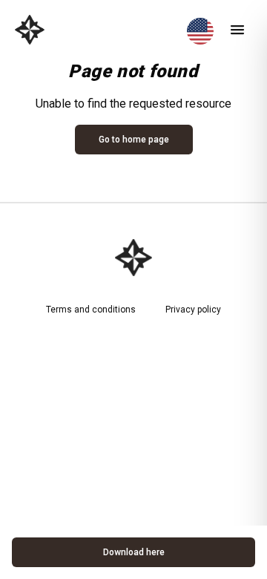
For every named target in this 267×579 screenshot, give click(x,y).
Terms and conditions (91, 309)
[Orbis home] (29, 30)
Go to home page (134, 139)
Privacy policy (193, 309)
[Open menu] (237, 30)
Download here (134, 552)
